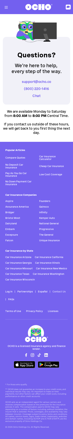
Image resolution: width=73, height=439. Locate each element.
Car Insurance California (49, 257)
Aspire (9, 201)
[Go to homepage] (36, 333)
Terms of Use (13, 311)
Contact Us (59, 291)
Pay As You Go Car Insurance (16, 174)
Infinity (43, 212)
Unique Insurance (49, 240)
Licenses (53, 311)
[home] (38, 7)
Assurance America (17, 206)
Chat (36, 96)
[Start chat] (68, 7)
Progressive (46, 229)
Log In (8, 291)
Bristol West (12, 218)
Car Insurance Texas (17, 274)
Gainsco (44, 206)
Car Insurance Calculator (47, 158)
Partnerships (25, 291)
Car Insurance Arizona (18, 257)
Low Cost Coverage (50, 174)
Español (42, 291)
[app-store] (24, 364)
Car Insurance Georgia (18, 262)
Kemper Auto (47, 218)
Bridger (9, 212)
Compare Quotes (15, 157)
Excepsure (11, 234)
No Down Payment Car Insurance (18, 183)
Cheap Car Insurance (51, 166)
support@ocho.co (36, 82)
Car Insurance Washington (48, 274)
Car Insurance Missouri (19, 268)
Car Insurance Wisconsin (20, 279)
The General (46, 234)
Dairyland (11, 223)
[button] (6, 7)
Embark (10, 229)
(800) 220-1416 (36, 89)
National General (49, 223)
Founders (44, 201)
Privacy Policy (34, 311)
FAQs (11, 299)
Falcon (9, 240)
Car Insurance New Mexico (51, 268)
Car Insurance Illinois (47, 262)
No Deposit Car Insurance (14, 166)
